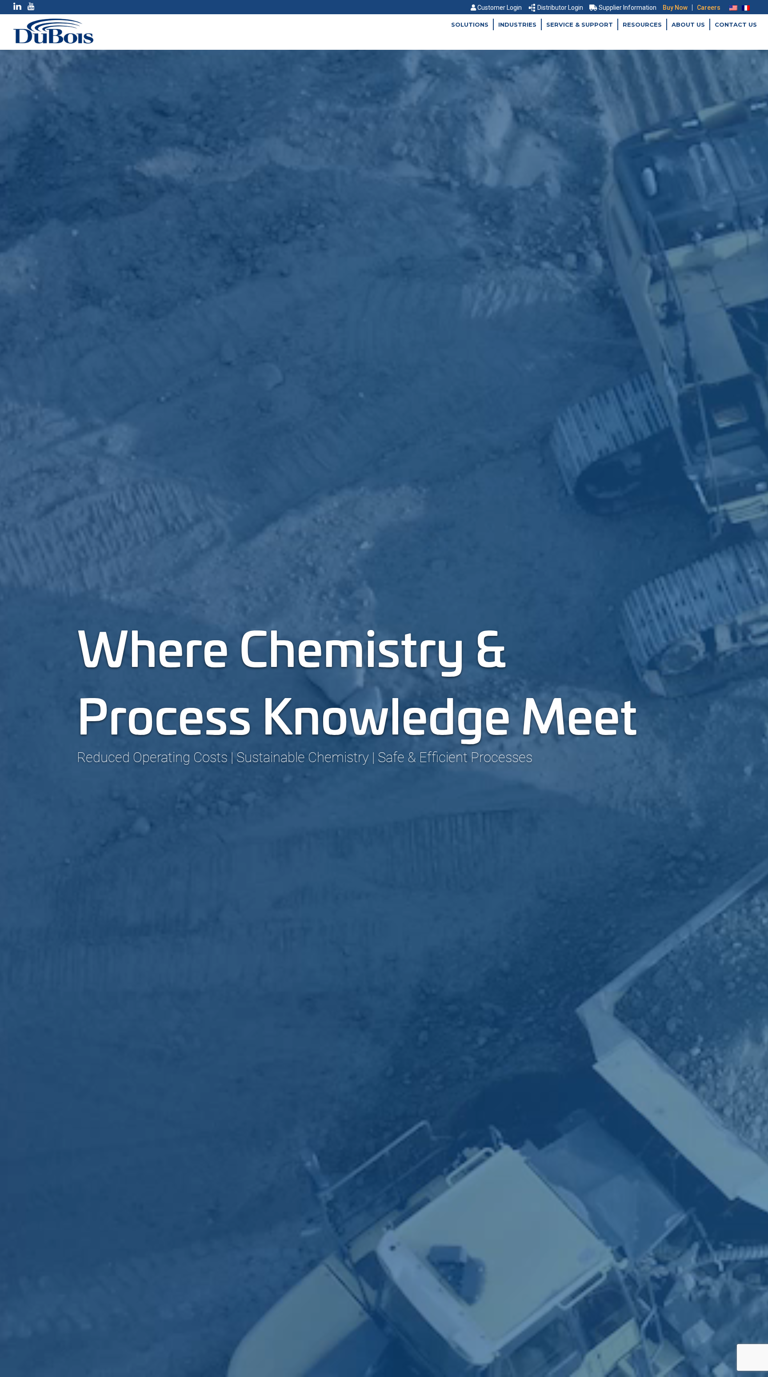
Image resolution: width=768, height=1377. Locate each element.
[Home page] (53, 41)
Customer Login (499, 7)
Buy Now (675, 7)
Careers (708, 7)
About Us (688, 24)
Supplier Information (627, 7)
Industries (517, 24)
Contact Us (736, 24)
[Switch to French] (746, 7)
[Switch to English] (733, 7)
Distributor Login (560, 7)
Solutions (469, 24)
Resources (642, 24)
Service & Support (579, 24)
